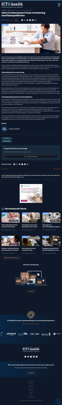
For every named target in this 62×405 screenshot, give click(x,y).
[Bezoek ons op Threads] (25, 357)
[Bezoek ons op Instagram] (36, 357)
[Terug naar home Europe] (12, 5)
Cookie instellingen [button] (31, 397)
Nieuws (5, 10)
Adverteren (31, 383)
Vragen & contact (31, 381)
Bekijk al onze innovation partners (31, 324)
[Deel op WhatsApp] (35, 20)
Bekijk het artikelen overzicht (11, 257)
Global (31, 394)
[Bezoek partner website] (7, 334)
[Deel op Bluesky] (27, 20)
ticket (22, 177)
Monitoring (7, 141)
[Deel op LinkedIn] (32, 20)
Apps (9, 10)
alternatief (17, 119)
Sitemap (31, 392)
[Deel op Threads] (22, 20)
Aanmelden (31, 372)
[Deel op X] (25, 20)
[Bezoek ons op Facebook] (31, 357)
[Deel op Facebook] (30, 20)
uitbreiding (36, 65)
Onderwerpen (31, 385)
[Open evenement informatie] (58, 401)
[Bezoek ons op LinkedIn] (34, 357)
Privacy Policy (31, 388)
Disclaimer (31, 390)
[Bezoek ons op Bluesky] (28, 357)
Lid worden (31, 291)
